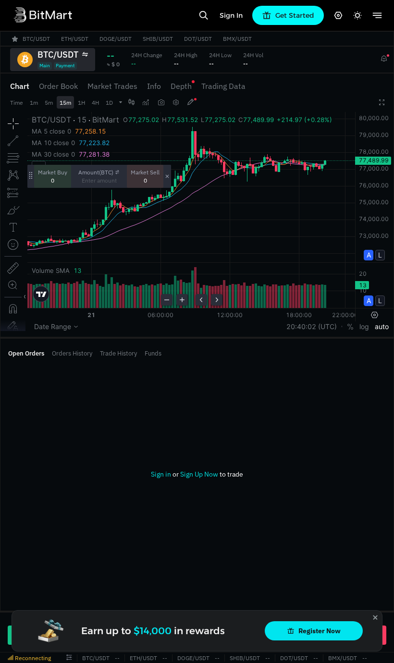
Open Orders (26, 353)
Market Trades (112, 86)
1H (81, 102)
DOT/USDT (294, 658)
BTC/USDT (96, 658)
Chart (19, 86)
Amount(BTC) (95, 172)
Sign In (231, 15)
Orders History (72, 353)
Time (16, 102)
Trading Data (223, 86)
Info (154, 86)
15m (65, 102)
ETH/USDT (143, 658)
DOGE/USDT (193, 658)
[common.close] (375, 617)
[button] (69, 657)
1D (109, 102)
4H (95, 102)
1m (34, 102)
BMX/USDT (342, 658)
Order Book (58, 86)
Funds (153, 353)
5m (49, 102)
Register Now (319, 630)
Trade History (118, 353)
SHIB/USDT (245, 658)
